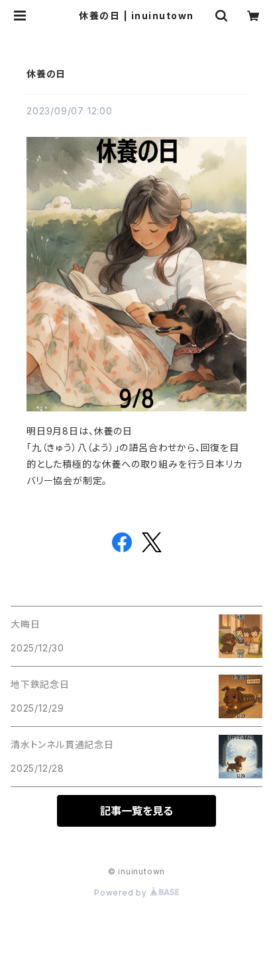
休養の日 (46, 73)
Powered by (122, 892)
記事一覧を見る (136, 810)
